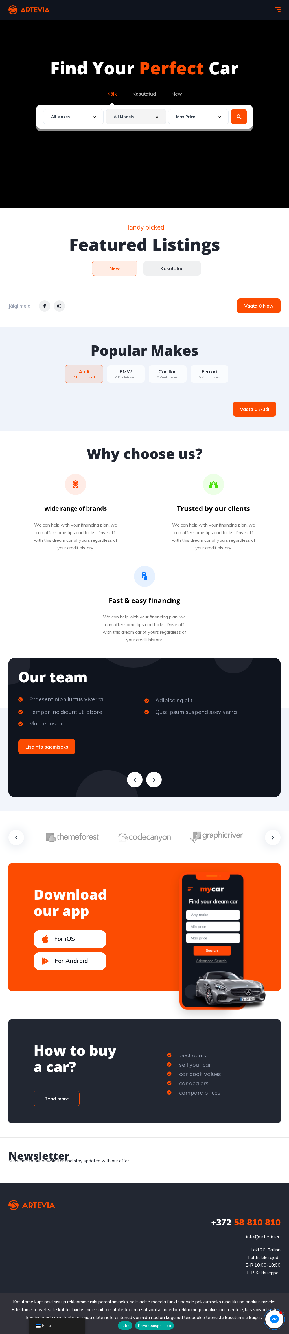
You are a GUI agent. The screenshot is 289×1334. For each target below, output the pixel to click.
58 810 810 (246, 1222)
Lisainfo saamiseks (46, 747)
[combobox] (73, 116)
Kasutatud (144, 94)
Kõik (112, 94)
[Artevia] (29, 9)
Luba (125, 1325)
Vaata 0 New (258, 306)
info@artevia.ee (263, 1237)
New (177, 94)
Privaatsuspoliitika (154, 1325)
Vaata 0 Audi (254, 409)
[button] (274, 1319)
